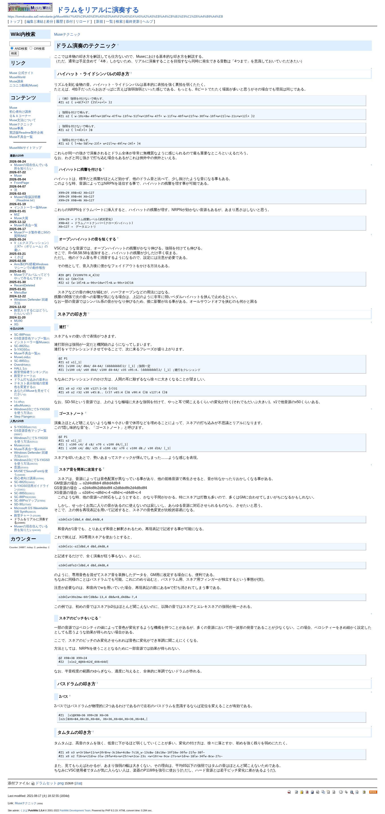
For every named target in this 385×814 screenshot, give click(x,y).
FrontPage (21, 182)
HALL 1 (20, 368)
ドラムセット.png (49, 783)
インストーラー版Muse (30, 207)
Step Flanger (24, 416)
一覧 (109, 21)
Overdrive (22, 364)
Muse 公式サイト (21, 73)
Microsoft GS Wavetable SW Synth (31, 509)
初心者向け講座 (20, 111)
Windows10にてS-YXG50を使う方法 (32, 410)
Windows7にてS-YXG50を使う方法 (31, 439)
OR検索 (39, 48)
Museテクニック (21, 124)
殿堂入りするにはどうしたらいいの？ (31, 312)
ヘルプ (147, 21)
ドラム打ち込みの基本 (31, 379)
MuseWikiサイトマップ (25, 147)
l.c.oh (19, 401)
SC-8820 (21, 346)
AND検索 (20, 48)
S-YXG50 (22, 349)
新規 (99, 21)
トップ (15, 21)
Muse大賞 (21, 218)
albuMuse (22, 405)
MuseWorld (17, 77)
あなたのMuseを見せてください (32, 392)
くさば (18, 257)
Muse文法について (22, 120)
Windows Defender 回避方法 (31, 301)
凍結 (39, 21)
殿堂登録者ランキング (31, 372)
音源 (21, 467)
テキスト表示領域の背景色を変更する (31, 385)
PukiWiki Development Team (75, 810)
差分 (49, 21)
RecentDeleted (24, 285)
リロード (83, 21)
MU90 (18, 320)
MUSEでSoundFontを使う (31, 472)
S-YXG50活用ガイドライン (31, 487)
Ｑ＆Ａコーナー (20, 116)
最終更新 (132, 21)
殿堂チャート (24, 375)
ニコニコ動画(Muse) (23, 85)
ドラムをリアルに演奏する (98, 9)
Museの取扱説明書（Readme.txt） (27, 198)
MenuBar (20, 292)
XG (16, 324)
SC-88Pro (22, 334)
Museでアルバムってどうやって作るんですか (32, 276)
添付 (69, 21)
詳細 (78, 783)
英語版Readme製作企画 (26, 132)
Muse (13, 107)
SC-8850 (21, 361)
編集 (30, 21)
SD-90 (22, 504)
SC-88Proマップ (29, 500)
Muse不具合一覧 (21, 137)
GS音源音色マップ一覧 (31, 338)
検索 (119, 21)
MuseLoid (22, 357)
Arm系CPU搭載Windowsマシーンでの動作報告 (31, 265)
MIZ (17, 214)
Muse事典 (16, 128)
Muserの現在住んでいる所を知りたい (31, 166)
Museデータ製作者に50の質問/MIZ (32, 234)
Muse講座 (16, 81)
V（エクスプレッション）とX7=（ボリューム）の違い (32, 246)
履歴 (59, 21)
